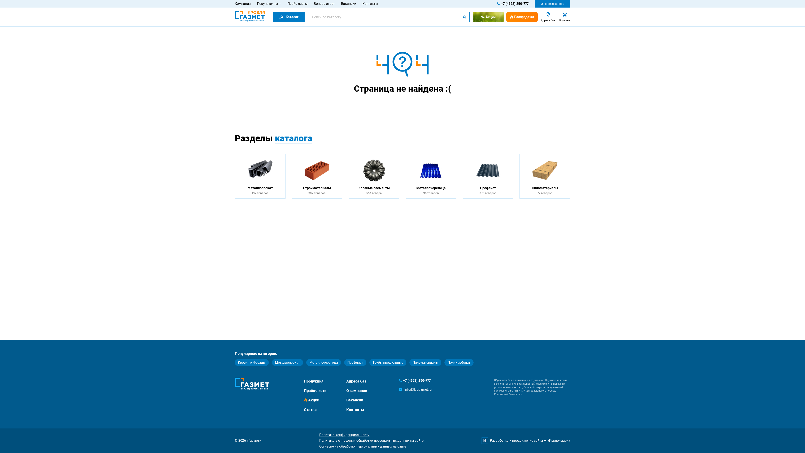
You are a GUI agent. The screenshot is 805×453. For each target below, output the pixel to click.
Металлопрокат (287, 362)
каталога (293, 138)
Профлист (355, 362)
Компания (243, 4)
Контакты (370, 4)
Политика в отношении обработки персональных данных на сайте (371, 441)
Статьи (310, 409)
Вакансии (348, 4)
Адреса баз (356, 381)
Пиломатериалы (425, 362)
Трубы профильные (388, 362)
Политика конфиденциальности (344, 435)
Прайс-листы (297, 4)
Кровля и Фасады (252, 362)
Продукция (313, 381)
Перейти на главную (389, 105)
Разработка (499, 441)
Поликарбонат (459, 362)
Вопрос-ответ (324, 4)
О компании (356, 390)
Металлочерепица (323, 362)
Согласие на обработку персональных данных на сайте (362, 446)
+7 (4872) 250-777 (514, 4)
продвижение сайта (527, 441)
